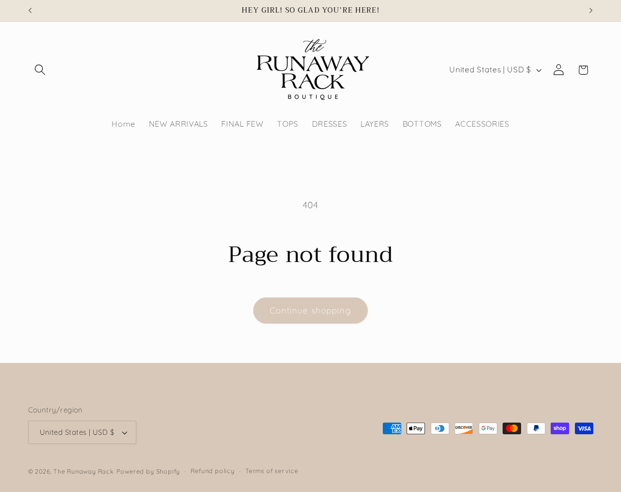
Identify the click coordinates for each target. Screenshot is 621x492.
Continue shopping (310, 310)
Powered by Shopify (148, 471)
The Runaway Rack (83, 471)
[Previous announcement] (30, 10)
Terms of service (271, 471)
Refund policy (212, 471)
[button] (40, 70)
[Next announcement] (591, 10)
